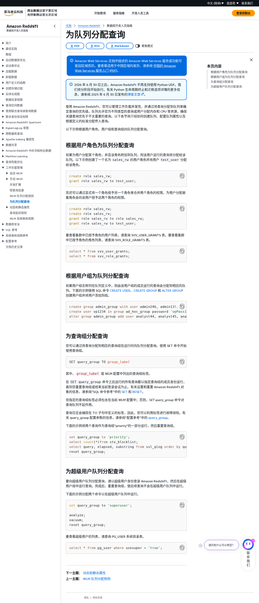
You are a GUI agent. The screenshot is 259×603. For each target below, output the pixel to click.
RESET (137, 392)
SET (124, 392)
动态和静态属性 (94, 573)
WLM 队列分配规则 (96, 579)
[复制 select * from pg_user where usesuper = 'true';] (182, 547)
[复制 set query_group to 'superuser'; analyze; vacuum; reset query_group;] (182, 505)
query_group (157, 418)
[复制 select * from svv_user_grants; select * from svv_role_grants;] (182, 251)
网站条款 (97, 597)
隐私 (86, 597)
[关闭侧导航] (54, 26)
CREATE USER (120, 290)
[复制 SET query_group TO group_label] (182, 361)
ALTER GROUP (172, 290)
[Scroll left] (91, 13)
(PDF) (113, 71)
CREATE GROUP (145, 290)
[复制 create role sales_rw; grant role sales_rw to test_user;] (182, 176)
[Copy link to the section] (62, 145)
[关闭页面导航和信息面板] (251, 60)
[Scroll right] (151, 13)
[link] (119, 26)
